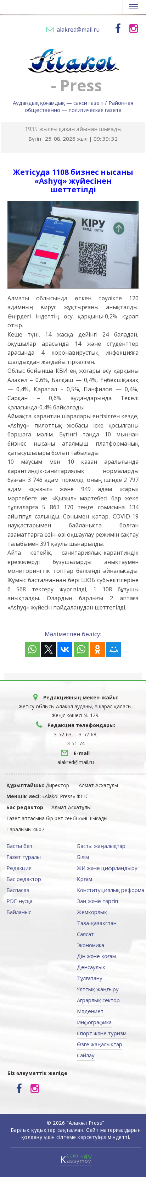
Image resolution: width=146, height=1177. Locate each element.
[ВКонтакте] (64, 649)
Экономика (90, 944)
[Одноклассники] (97, 649)
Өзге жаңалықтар (99, 1044)
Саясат (85, 933)
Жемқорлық (92, 911)
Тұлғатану (89, 978)
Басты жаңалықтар (101, 845)
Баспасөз (17, 889)
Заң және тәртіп (97, 900)
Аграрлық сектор (98, 1000)
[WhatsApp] (32, 649)
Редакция (19, 867)
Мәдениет (90, 1011)
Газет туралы (23, 856)
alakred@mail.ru (78, 29)
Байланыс (18, 911)
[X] (48, 649)
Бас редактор (23, 878)
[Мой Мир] (113, 649)
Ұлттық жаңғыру (98, 989)
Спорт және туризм (102, 1033)
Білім (83, 856)
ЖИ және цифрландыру (107, 867)
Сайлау (86, 1055)
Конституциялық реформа (110, 889)
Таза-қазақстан (97, 922)
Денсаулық (91, 967)
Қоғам (84, 878)
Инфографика (94, 1022)
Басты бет (19, 845)
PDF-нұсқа (19, 900)
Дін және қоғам (96, 956)
